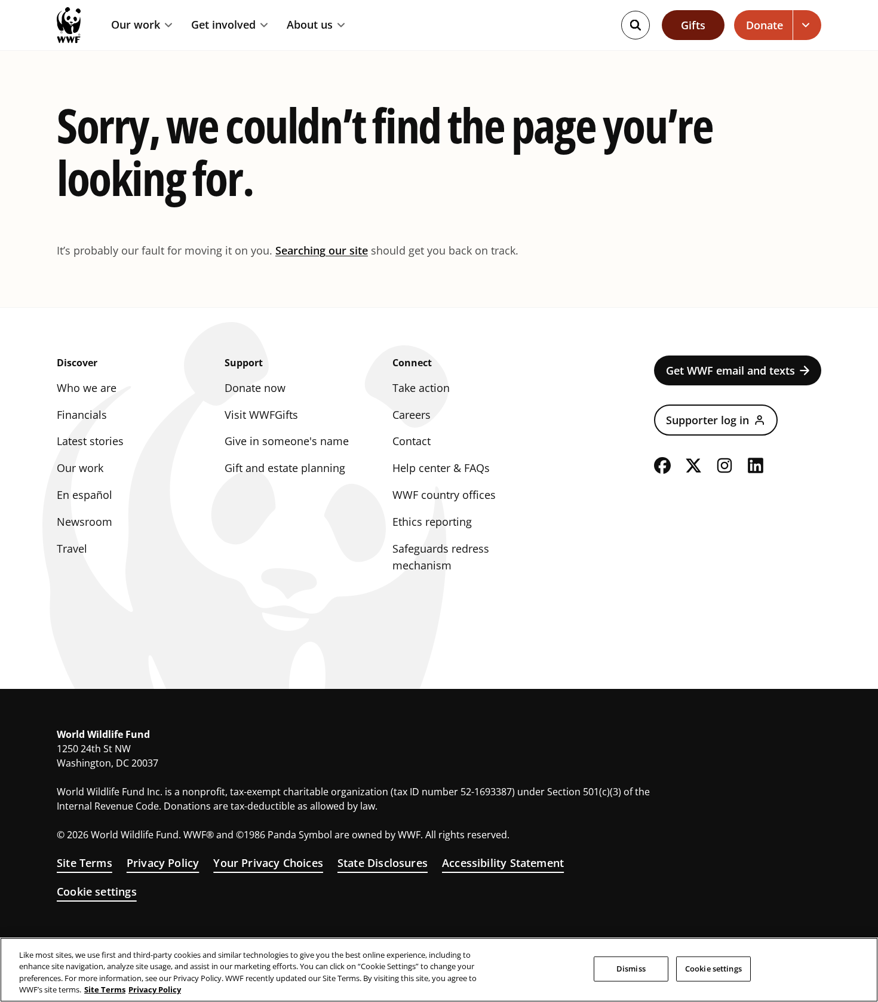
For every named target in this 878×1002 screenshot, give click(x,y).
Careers (411, 414)
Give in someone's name (287, 441)
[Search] (635, 25)
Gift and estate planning (285, 468)
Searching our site (321, 250)
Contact (411, 441)
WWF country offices (444, 495)
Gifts (693, 25)
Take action (421, 388)
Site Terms (84, 863)
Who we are (86, 388)
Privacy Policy (163, 863)
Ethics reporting (432, 521)
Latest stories (90, 441)
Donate (764, 25)
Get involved (223, 25)
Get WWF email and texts (730, 370)
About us (310, 25)
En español (84, 495)
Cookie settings (97, 891)
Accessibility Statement (503, 863)
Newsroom (84, 521)
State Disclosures (382, 863)
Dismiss (631, 968)
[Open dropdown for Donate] (807, 25)
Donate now (255, 388)
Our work (135, 25)
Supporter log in (707, 420)
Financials (82, 414)
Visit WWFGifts (261, 414)
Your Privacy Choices (268, 863)
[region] (439, 969)
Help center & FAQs (441, 468)
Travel (72, 548)
